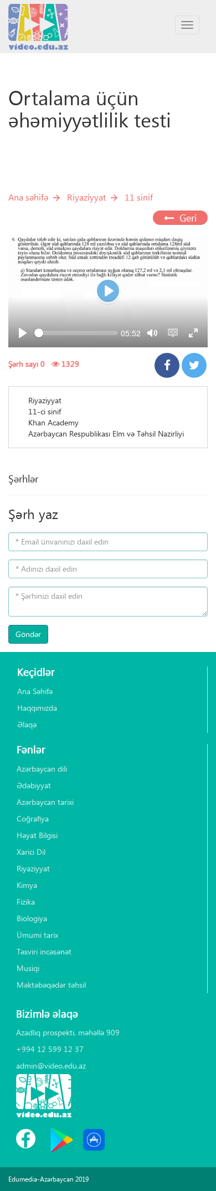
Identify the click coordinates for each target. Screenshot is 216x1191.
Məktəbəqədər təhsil (51, 984)
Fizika (26, 901)
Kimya (27, 885)
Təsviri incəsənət (44, 951)
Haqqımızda (37, 707)
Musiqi (28, 968)
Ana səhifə (28, 197)
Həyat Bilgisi (37, 835)
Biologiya (32, 918)
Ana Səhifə (35, 691)
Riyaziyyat (86, 197)
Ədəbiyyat (34, 785)
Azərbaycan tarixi (45, 802)
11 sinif (139, 197)
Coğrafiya (33, 818)
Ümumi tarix (37, 935)
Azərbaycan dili (42, 768)
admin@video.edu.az (51, 1065)
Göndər (28, 634)
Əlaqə (27, 724)
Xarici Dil (31, 851)
